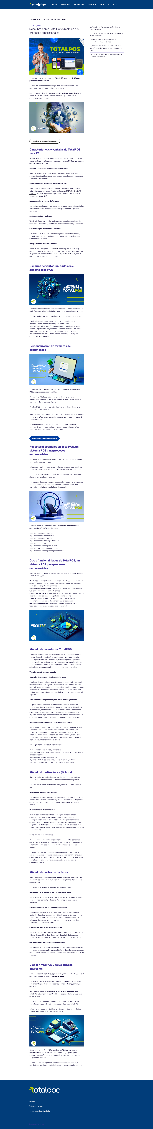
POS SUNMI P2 (59, 976)
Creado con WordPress (36, 1124)
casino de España (65, 857)
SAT (45, 196)
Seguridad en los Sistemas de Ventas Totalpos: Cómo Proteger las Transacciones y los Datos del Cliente (106, 48)
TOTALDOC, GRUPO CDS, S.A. (64, 254)
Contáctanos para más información (45, 141)
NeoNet (55, 249)
